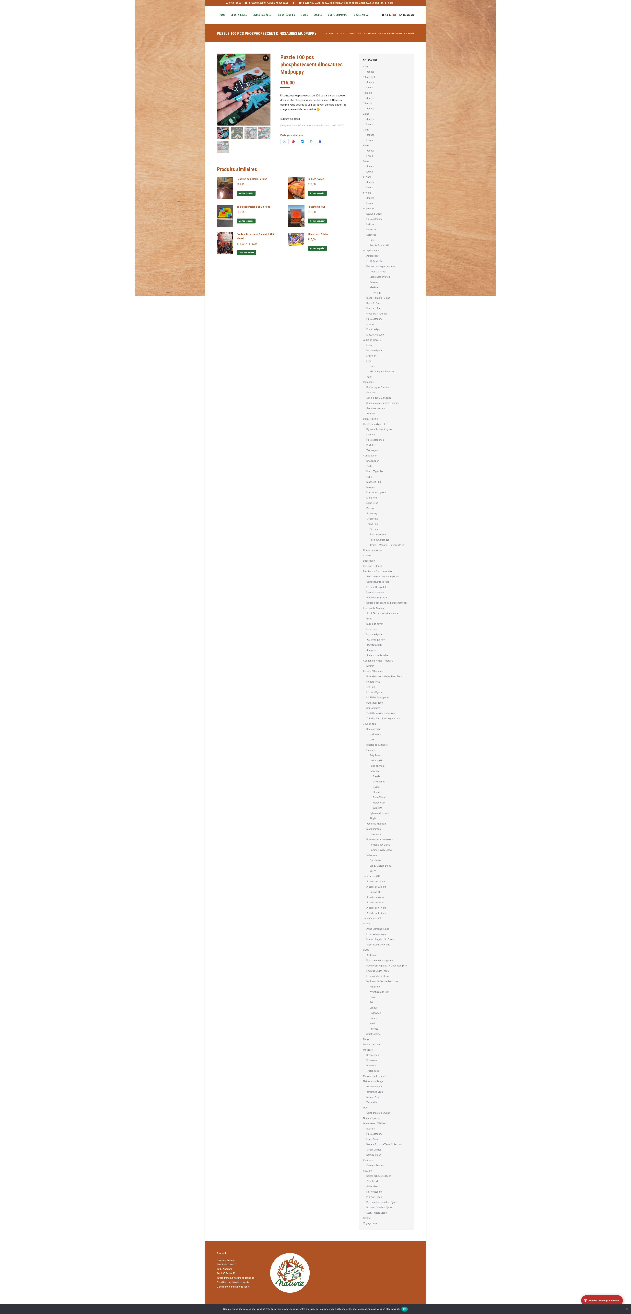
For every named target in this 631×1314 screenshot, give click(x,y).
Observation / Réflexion (375, 1123)
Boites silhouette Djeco (378, 1175)
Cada (369, 466)
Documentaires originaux (379, 960)
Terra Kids (371, 1102)
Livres (369, 87)
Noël (372, 1023)
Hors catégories (375, 439)
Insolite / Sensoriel (373, 671)
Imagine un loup (316, 206)
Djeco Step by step (380, 276)
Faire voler (372, 629)
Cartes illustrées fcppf (378, 581)
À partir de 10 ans (376, 881)
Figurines (371, 750)
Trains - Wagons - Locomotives (387, 545)
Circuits (374, 529)
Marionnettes (373, 828)
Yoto (369, 376)
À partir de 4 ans (375, 897)
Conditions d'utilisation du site (233, 1282)
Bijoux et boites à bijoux (379, 429)
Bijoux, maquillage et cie (376, 424)
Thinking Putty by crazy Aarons (383, 718)
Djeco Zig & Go (374, 471)
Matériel (374, 287)
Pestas (370, 508)
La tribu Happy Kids (376, 587)
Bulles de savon (374, 623)
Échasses (371, 1060)
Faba (369, 345)
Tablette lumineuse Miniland (381, 713)
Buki (372, 240)
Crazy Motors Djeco (380, 865)
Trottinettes (372, 1070)
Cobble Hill (372, 1181)
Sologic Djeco (373, 1154)
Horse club (379, 802)
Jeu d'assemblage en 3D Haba (253, 206)
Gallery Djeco (373, 1186)
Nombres (371, 229)
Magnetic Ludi (373, 481)
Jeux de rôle (369, 723)
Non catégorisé (371, 1118)
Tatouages (372, 450)
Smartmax (372, 518)
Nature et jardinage (373, 1081)
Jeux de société (371, 876)
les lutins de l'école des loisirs (382, 981)
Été (371, 1002)
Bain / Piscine (370, 418)
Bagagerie (368, 382)
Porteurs (371, 1065)
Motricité (368, 1049)
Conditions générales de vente (233, 1286)
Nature (373, 1018)
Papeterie (368, 1160)
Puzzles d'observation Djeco (381, 1202)
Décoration (369, 560)
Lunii (368, 361)
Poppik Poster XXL (380, 245)
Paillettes (371, 445)
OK (404, 1309)
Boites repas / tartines (378, 387)
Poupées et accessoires (379, 839)
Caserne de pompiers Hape (252, 179)
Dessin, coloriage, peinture (380, 266)
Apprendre (368, 208)
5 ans (294, 125)
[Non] (627, 1309)
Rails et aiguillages (379, 539)
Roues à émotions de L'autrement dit (386, 602)
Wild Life (377, 807)
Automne (375, 986)
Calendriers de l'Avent (378, 1112)
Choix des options (246, 253)
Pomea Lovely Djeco (381, 850)
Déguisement (373, 729)
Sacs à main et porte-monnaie (382, 403)
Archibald (371, 955)
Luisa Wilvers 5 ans (376, 934)
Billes (369, 618)
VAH (372, 739)
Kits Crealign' (373, 329)
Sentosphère (373, 708)
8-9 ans (367, 192)
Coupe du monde (372, 550)
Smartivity (371, 513)
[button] (266, 58)
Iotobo (370, 324)
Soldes (367, 1218)
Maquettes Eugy (375, 334)
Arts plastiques (371, 250)
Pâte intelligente (375, 702)
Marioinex (371, 497)
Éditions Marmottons (377, 976)
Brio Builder (372, 460)
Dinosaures (379, 781)
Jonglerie (371, 650)
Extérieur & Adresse (374, 608)
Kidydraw (374, 282)
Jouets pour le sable (377, 655)
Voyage (370, 413)
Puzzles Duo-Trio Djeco (379, 1207)
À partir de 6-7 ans (376, 907)
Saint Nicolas (373, 1034)
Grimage (370, 434)
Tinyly (373, 818)
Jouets (309, 125)
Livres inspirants (375, 592)
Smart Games (373, 1149)
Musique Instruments (374, 1076)
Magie (366, 1039)
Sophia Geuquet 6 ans (378, 944)
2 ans (366, 113)
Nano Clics (372, 502)
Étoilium (370, 1128)
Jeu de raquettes (375, 639)
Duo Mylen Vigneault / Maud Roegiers (386, 965)
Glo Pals (370, 687)
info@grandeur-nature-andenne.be (235, 1277)
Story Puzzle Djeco (376, 1212)
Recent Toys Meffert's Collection (384, 1144)
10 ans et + (369, 77)
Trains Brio (372, 524)
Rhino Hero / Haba (318, 234)
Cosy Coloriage (378, 271)
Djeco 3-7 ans (373, 303)
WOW (373, 871)
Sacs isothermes (375, 408)
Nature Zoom (373, 1097)
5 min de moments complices (382, 576)
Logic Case (372, 1139)
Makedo (370, 487)
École (373, 997)
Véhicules (371, 855)
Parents (374, 1028)
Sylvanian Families (379, 813)
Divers (376, 786)
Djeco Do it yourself (377, 313)
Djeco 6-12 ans (374, 308)
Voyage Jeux (370, 1223)
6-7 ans (301, 125)
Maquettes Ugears (376, 492)
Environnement (378, 534)
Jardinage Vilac (374, 1091)
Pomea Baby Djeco (380, 844)
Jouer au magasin (376, 823)
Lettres (370, 224)
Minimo (370, 665)
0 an (365, 66)
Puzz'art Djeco (374, 1197)
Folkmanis (375, 834)
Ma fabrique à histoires (382, 371)
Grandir (373, 1007)
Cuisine (367, 555)
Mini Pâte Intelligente (377, 697)
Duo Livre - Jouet (372, 566)
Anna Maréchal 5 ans (377, 928)
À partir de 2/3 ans (376, 886)
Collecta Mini (377, 760)
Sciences (371, 234)
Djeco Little (376, 892)
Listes (366, 923)
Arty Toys (375, 755)
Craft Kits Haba (374, 261)
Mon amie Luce (371, 1044)
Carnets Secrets (375, 1165)
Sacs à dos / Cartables (378, 397)
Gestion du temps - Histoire (378, 660)
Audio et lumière (372, 339)
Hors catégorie (374, 219)
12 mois (367, 92)
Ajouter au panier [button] (246, 193)
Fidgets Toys (373, 681)
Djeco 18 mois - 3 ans (378, 297)
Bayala (376, 776)
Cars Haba (375, 860)
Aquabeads (372, 255)
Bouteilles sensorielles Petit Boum (384, 676)
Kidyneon (371, 355)
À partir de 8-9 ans (376, 913)
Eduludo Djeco (374, 213)
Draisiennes (372, 1055)
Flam (372, 366)
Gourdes (371, 392)
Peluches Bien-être (376, 597)
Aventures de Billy (379, 991)
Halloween (375, 734)
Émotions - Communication (378, 571)
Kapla (369, 476)
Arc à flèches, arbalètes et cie (382, 613)
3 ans (366, 129)
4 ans (366, 145)
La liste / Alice (316, 179)
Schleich (374, 771)
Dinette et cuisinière (377, 744)
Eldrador (377, 792)
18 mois (367, 103)
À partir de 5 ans (375, 902)
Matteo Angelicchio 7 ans (380, 939)
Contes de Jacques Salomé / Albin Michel (256, 236)
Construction (370, 455)
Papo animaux (377, 765)
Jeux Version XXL (372, 918)
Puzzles (325, 125)
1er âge (377, 292)
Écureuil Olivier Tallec (377, 970)
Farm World (379, 797)
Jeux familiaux (374, 644)
